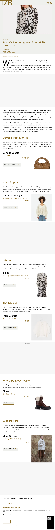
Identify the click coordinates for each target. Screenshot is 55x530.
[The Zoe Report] (6, 2)
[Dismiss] (53, 517)
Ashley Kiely (6, 49)
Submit (5, 522)
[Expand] (48, 517)
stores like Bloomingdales (37, 67)
